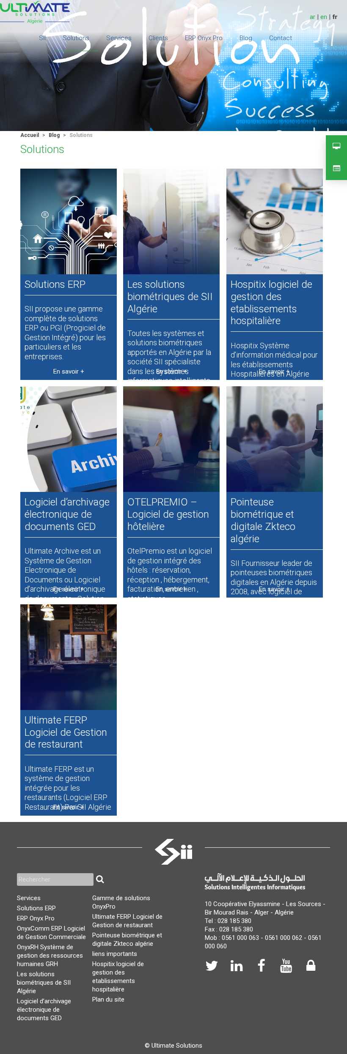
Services (29, 898)
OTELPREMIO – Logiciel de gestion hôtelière (168, 514)
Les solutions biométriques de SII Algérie (170, 297)
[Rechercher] (100, 879)
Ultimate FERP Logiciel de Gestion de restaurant (66, 732)
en (323, 17)
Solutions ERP (55, 284)
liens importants (114, 954)
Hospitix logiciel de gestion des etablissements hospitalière (271, 303)
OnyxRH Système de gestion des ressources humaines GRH (50, 955)
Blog (54, 135)
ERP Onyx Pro (36, 918)
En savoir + (68, 371)
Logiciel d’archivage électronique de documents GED (67, 514)
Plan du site (108, 999)
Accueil (29, 135)
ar (312, 17)
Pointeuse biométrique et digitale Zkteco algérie (263, 520)
